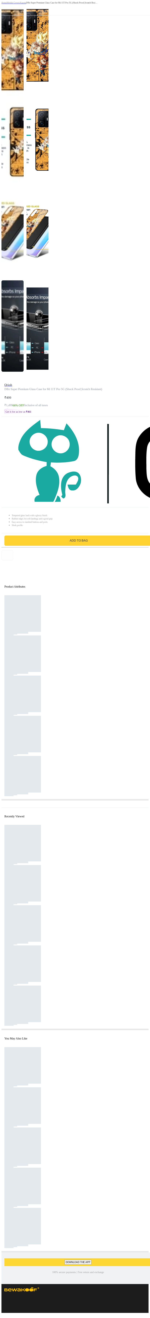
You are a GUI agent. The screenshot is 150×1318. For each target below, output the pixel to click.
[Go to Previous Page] (5, 8)
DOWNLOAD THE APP (78, 1262)
